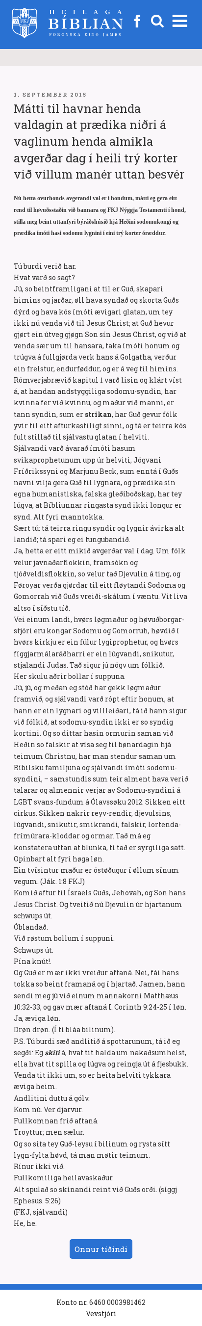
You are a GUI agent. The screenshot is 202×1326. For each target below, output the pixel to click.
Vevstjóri (101, 1313)
